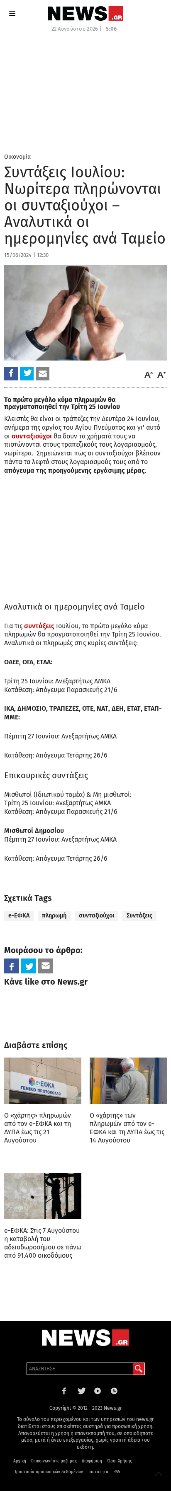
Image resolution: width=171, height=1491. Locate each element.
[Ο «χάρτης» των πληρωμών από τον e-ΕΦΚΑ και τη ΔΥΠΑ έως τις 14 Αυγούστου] (128, 1081)
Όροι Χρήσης (119, 1461)
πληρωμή (54, 915)
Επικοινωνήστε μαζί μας (54, 1461)
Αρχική (19, 1461)
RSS (116, 1471)
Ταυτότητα (98, 1471)
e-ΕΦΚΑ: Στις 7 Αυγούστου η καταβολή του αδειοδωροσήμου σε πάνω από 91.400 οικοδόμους (42, 1243)
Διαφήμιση (92, 1461)
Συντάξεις (139, 915)
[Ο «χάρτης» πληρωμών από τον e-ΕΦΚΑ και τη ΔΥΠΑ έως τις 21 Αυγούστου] (42, 1081)
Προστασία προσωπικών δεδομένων (48, 1471)
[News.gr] (85, 13)
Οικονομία (17, 156)
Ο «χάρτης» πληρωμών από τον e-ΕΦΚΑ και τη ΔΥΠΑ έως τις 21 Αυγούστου (37, 1127)
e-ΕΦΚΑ (18, 915)
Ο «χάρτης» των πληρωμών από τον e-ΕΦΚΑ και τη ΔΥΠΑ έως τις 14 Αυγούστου (127, 1127)
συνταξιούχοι (96, 915)
